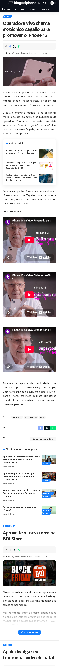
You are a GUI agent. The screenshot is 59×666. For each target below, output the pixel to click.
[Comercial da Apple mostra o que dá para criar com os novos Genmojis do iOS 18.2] (46, 166)
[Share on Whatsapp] (19, 46)
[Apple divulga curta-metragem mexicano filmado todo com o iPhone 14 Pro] (49, 476)
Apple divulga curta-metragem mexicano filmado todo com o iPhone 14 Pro (19, 476)
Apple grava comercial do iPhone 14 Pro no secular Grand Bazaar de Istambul (21, 493)
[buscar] (39, 3)
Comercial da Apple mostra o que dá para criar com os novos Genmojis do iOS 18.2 (21, 165)
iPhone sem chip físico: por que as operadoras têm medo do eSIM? (21, 151)
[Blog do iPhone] (22, 3)
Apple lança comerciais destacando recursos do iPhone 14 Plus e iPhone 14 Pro (21, 459)
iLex (8, 53)
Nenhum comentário (44, 439)
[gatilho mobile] (5, 3)
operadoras (31, 417)
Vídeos (7, 17)
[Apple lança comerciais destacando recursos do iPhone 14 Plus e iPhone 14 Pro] (49, 459)
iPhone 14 (47, 494)
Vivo (42, 417)
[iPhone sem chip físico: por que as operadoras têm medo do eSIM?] (46, 153)
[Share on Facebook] (10, 46)
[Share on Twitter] (14, 46)
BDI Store (8, 526)
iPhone (31, 96)
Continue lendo (29, 632)
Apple (33, 105)
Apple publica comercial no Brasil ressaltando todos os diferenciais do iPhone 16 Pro (21, 177)
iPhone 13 (17, 417)
